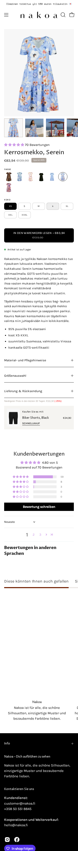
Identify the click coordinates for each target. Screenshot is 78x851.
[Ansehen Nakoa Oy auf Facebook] (17, 839)
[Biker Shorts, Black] (13, 418)
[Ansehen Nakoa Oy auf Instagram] (7, 839)
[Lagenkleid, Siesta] (30, 176)
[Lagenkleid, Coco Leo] (8, 176)
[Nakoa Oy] (39, 15)
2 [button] (34, 535)
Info (7, 744)
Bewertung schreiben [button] (39, 507)
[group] (39, 4)
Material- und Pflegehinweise (25, 360)
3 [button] (40, 535)
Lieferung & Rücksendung (23, 391)
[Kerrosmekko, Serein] (13, 127)
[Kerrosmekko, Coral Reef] (8, 187)
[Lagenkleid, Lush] (19, 176)
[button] (63, 15)
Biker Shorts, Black (35, 418)
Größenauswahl (15, 376)
